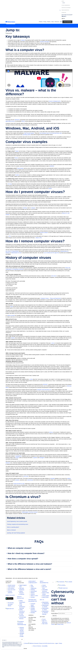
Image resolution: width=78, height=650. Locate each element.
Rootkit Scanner (11, 585)
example (17, 480)
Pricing (44, 21)
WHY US (42, 599)
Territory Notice (45, 595)
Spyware (35, 457)
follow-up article (11, 315)
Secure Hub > (64, 12)
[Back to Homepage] (10, 22)
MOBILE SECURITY (10, 595)
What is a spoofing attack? (13, 527)
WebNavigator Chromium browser (29, 512)
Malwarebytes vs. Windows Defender (45, 613)
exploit (50, 188)
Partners (49, 21)
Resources (57, 21)
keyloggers (41, 457)
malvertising (30, 480)
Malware (33, 592)
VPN (10, 236)
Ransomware (20, 168)
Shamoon (8, 462)
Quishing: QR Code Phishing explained (16, 532)
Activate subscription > (66, 5)
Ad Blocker (21, 594)
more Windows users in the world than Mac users (50, 133)
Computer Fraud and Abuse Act (44, 389)
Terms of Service (37, 646)
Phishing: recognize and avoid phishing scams (17, 524)
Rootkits (17, 175)
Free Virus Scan (11, 589)
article (11, 306)
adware (69, 478)
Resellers (33, 612)
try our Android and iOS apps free (51, 252)
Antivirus (33, 594)
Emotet (17, 457)
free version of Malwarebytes (12, 251)
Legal (56, 643)
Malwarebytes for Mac (16, 252)
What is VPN (39, 237)
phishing (25, 207)
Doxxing (32, 597)
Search (60, 10)
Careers (44, 585)
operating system (27, 134)
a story (52, 343)
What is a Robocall (11, 530)
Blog (32, 585)
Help (61, 21)
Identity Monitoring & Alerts (22, 602)
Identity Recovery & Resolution (22, 611)
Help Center (45, 623)
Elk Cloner (54, 275)
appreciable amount (10, 121)
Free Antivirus (11, 588)
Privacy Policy (60, 624)
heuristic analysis (44, 232)
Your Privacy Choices (23, 643)
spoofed (52, 478)
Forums (44, 619)
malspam (33, 207)
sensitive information (44, 41)
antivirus (51, 432)
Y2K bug (10, 184)
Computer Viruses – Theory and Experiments (50, 298)
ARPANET (45, 384)
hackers (13, 337)
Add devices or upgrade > (66, 7)
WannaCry (17, 119)
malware (23, 40)
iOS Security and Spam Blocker (11, 604)
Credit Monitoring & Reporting (22, 607)
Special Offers (45, 597)
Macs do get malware (29, 133)
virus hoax (26, 476)
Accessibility (44, 646)
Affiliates (33, 606)
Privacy (60, 643)
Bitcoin (23, 121)
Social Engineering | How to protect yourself (17, 521)
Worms (16, 157)
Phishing (33, 589)
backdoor (52, 166)
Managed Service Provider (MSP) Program (22, 636)
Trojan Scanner (11, 586)
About (52, 21)
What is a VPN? (34, 595)
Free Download (67, 21)
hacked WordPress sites (18, 483)
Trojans (17, 151)
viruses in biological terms (55, 101)
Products (41, 21)
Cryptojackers (18, 456)
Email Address (54, 613)
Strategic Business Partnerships (33, 610)
